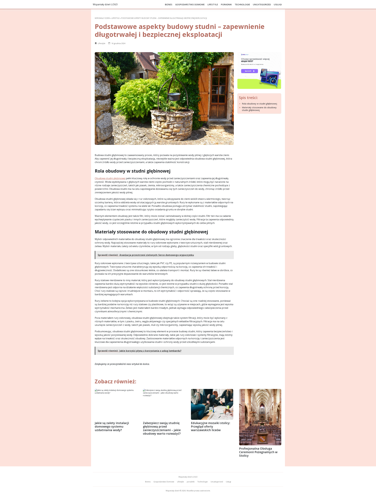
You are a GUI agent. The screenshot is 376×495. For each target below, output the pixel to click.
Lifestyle (213, 4)
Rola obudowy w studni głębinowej (259, 103)
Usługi (278, 4)
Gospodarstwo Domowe (190, 4)
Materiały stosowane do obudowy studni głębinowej (259, 108)
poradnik (226, 4)
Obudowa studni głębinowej (110, 178)
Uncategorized (262, 4)
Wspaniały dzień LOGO (105, 4)
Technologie (242, 4)
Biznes (168, 4)
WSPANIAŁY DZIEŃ (102, 18)
